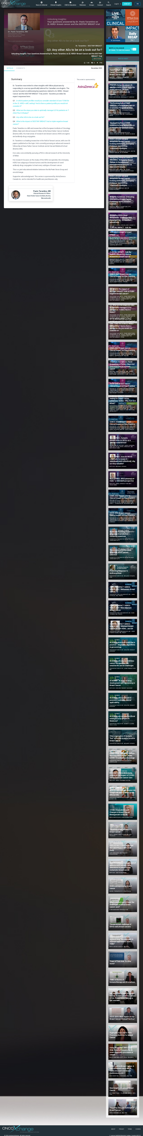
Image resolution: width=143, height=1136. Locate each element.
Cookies (138, 1129)
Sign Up (127, 4)
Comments (20, 68)
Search (108, 5)
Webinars (82, 5)
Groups (91, 5)
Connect (100, 5)
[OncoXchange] (15, 4)
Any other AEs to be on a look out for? (30, 117)
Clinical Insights (55, 5)
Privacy (121, 1129)
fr (138, 4)
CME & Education (70, 5)
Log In (116, 4)
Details (10, 68)
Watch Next (123, 58)
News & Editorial (41, 5)
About (113, 1129)
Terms (130, 1129)
